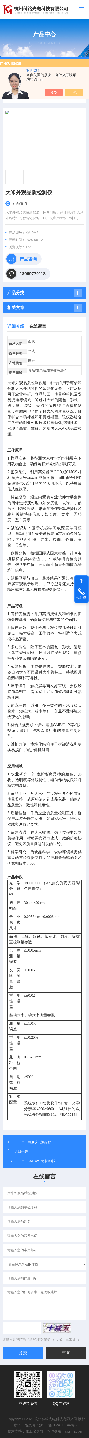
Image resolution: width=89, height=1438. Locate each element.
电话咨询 (81, 597)
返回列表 (21, 1151)
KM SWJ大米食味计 (42, 1161)
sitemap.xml (74, 1431)
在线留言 (37, 326)
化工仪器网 (34, 1431)
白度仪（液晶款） (41, 1142)
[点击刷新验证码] (57, 1328)
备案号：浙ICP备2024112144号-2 (51, 1425)
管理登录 (54, 1431)
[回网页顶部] (81, 580)
